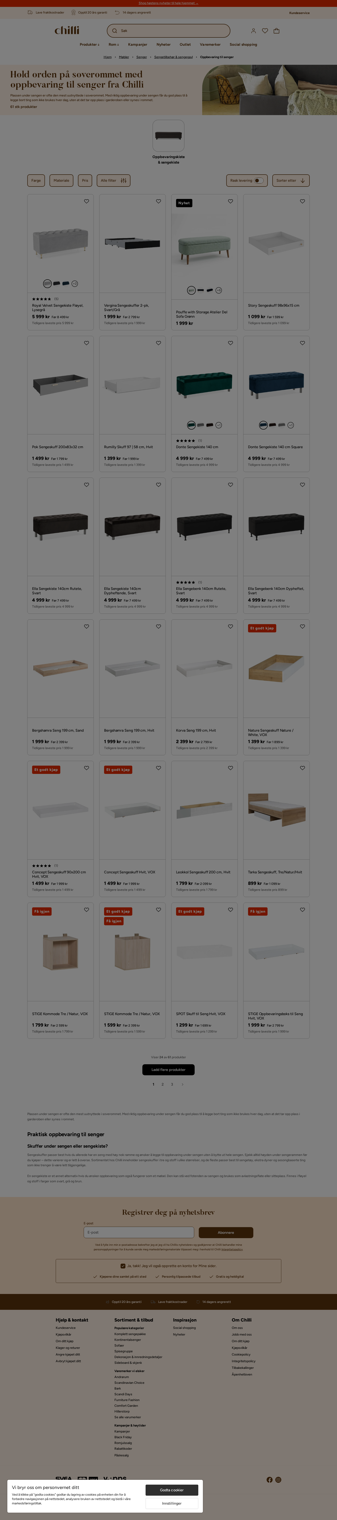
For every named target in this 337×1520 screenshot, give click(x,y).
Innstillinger (172, 1503)
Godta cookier (172, 1490)
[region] (105, 1496)
